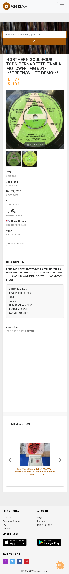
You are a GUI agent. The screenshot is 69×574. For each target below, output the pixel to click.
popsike (19, 6)
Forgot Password (45, 525)
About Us (7, 517)
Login (40, 517)
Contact (6, 528)
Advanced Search (11, 521)
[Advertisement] (34, 377)
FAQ (5, 525)
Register (41, 521)
